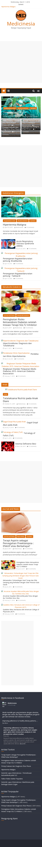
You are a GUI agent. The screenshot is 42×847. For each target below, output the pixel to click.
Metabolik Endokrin (23, 315)
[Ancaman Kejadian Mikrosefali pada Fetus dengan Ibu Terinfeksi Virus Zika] (20, 591)
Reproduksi (20, 536)
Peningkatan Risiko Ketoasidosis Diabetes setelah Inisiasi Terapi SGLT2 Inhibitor (31, 119)
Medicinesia (21, 23)
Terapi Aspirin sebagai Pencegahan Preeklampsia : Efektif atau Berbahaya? (11, 119)
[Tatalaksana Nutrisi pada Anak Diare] (21, 389)
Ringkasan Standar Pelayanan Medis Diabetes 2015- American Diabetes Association (19, 371)
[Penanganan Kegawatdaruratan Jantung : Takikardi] (20, 268)
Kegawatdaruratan (10, 108)
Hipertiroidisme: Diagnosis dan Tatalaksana (17, 344)
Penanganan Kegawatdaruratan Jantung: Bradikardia (17, 259)
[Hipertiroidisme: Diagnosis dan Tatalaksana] (19, 341)
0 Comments (30, 227)
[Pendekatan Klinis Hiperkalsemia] (15, 353)
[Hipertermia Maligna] (21, 98)
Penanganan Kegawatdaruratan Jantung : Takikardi (17, 274)
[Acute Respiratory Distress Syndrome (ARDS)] (8, 240)
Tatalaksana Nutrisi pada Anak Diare (20, 400)
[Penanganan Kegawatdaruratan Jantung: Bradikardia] (20, 253)
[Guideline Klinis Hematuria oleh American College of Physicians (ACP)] (20, 605)
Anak (5, 394)
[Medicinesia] (3, 91)
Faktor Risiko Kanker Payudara (12, 779)
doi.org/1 (23, 744)
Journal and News (9, 315)
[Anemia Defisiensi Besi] (7, 443)
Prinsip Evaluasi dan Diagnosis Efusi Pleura (11, 128)
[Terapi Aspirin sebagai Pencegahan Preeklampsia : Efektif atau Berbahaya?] (21, 514)
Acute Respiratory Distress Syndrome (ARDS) (25, 243)
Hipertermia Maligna (8, 7)
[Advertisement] (21, 62)
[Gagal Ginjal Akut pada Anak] (13, 421)
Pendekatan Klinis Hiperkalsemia (20, 355)
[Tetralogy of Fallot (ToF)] (12, 432)
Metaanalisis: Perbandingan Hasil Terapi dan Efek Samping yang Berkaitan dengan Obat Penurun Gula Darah (21, 582)
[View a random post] (38, 91)
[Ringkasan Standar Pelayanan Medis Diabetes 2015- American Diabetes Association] (20, 363)
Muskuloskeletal (23, 108)
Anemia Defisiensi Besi (25, 443)
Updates (33, 108)
